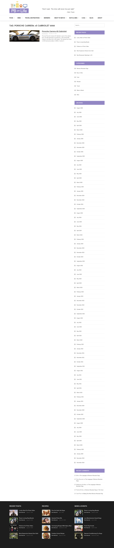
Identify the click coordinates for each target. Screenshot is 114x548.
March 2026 (79, 130)
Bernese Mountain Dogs (82, 68)
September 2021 (81, 366)
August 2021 (80, 370)
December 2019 (80, 458)
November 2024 (80, 200)
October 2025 (80, 151)
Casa (83, 18)
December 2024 (80, 195)
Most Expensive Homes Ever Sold (85, 50)
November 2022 (80, 305)
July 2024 (79, 217)
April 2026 (79, 125)
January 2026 (80, 138)
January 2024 (80, 243)
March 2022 (79, 340)
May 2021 (79, 383)
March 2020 (79, 445)
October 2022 (80, 309)
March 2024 (79, 235)
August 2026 (80, 108)
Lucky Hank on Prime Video (83, 37)
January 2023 (80, 296)
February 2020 (80, 449)
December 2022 (80, 300)
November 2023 (80, 252)
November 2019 (80, 462)
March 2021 (79, 392)
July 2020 (79, 427)
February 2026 (80, 134)
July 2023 (79, 270)
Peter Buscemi (45, 33)
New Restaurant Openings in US (84, 55)
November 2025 (80, 147)
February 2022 (80, 344)
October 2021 (80, 361)
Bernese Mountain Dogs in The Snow (94, 490)
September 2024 (81, 208)
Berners (47, 18)
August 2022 (80, 318)
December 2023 (80, 248)
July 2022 (79, 322)
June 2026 (79, 116)
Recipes (79, 81)
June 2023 (79, 274)
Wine (19, 18)
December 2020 (80, 405)
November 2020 (80, 410)
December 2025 (80, 143)
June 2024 (79, 221)
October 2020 (80, 414)
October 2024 (80, 204)
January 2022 (80, 348)
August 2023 (80, 265)
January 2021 (80, 401)
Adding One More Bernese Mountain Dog (93, 493)
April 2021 (79, 388)
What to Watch (59, 18)
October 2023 (80, 256)
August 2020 (80, 423)
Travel (78, 86)
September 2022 (81, 313)
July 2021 (79, 375)
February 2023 (80, 291)
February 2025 (80, 186)
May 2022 (79, 331)
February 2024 (80, 239)
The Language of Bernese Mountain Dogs (90, 475)
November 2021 (80, 357)
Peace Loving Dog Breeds (83, 42)
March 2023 (79, 287)
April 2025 (79, 178)
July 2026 (79, 112)
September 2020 (81, 418)
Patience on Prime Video (83, 46)
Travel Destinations (32, 18)
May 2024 (79, 226)
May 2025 (79, 173)
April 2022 (79, 335)
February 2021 (80, 397)
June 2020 (79, 432)
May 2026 (79, 121)
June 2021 (79, 379)
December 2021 (80, 353)
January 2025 (80, 191)
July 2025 (79, 165)
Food (11, 18)
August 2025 (80, 160)
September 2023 (81, 261)
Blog (91, 18)
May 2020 (79, 436)
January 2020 (80, 453)
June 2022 (79, 326)
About (100, 18)
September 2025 (81, 156)
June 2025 (79, 169)
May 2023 (79, 278)
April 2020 (79, 440)
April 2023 (79, 283)
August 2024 (80, 213)
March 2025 (79, 182)
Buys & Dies (73, 18)
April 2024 (79, 230)
